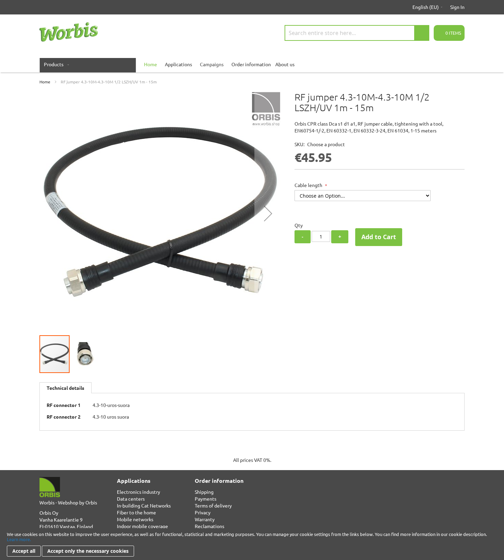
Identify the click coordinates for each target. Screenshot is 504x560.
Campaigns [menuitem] (212, 64)
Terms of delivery (213, 505)
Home (44, 81)
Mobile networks (135, 519)
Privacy (203, 512)
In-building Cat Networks (144, 505)
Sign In (457, 7)
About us (285, 64)
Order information (251, 64)
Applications (178, 64)
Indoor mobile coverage (142, 526)
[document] (252, 544)
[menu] (252, 64)
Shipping (204, 492)
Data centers (131, 498)
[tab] (65, 387)
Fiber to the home (136, 512)
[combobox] (357, 33)
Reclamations (209, 526)
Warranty (205, 519)
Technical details (65, 388)
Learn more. (19, 539)
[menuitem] (55, 64)
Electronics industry (138, 492)
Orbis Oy (48, 513)
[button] (268, 213)
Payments (205, 498)
